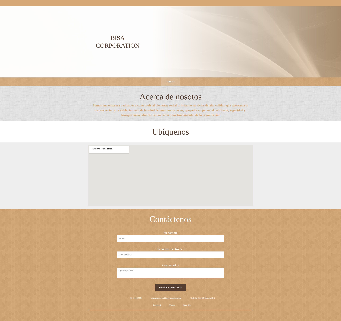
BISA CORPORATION (117, 41)
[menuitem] (170, 81)
